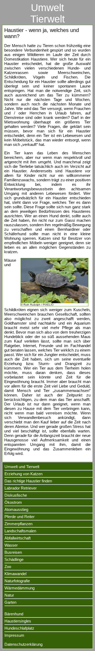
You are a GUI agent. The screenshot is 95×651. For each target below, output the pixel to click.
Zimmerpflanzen (18, 523)
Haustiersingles (17, 621)
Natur (9, 595)
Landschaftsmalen (20, 531)
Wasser (11, 545)
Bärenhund (13, 614)
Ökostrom (13, 502)
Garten (10, 602)
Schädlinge (13, 559)
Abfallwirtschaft (17, 538)
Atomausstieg (16, 509)
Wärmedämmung (19, 588)
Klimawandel (15, 573)
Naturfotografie (17, 581)
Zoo (7, 566)
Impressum (14, 635)
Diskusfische (15, 495)
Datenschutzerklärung (23, 644)
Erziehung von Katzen (23, 474)
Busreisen (13, 552)
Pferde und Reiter (19, 516)
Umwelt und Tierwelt (21, 466)
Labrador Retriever (20, 488)
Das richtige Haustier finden (28, 481)
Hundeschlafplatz (19, 628)
